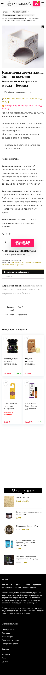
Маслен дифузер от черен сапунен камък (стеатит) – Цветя (11, 364)
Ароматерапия (19, 12)
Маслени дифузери (17, 265)
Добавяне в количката (22, 243)
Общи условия (8, 629)
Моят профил (7, 636)
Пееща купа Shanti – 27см (27, 526)
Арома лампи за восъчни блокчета (18, 15)
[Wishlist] (42, 3)
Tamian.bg (6, 585)
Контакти (6, 654)
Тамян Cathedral (23, 498)
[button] (43, 27)
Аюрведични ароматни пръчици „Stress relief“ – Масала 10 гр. (26, 542)
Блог (4, 658)
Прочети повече (23, 613)
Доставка (6, 633)
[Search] (29, 3)
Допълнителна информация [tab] (16, 272)
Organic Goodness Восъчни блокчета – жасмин (29, 364)
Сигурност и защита (10, 640)
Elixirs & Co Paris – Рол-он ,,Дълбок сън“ (31, 406)
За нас (5, 662)
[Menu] (3, 3)
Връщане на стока (10, 644)
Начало (5, 12)
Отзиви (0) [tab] (8, 276)
